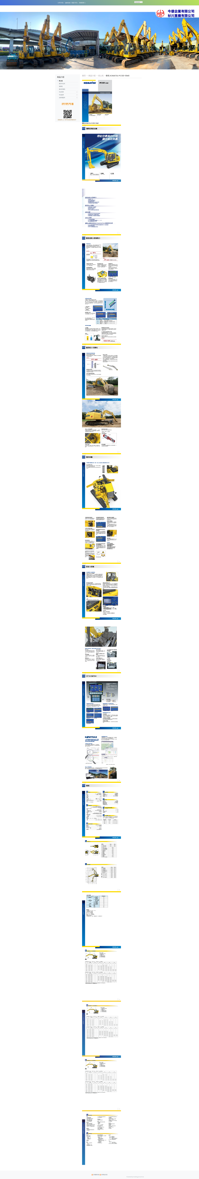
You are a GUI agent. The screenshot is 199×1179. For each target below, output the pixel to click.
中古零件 (61, 92)
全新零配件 (62, 98)
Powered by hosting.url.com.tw (135, 1177)
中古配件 (61, 95)
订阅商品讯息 (104, 1174)
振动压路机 (62, 89)
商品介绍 (92, 75)
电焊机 (61, 86)
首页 (84, 75)
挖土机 (61, 81)
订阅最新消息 (96, 1174)
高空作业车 (62, 84)
